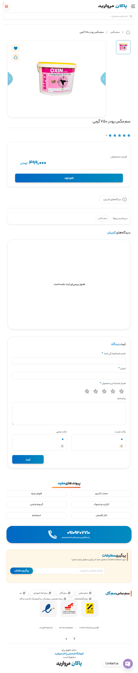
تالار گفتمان (101, 515)
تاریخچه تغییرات (46, 627)
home (128, 32)
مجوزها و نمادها (66, 627)
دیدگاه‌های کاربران (112, 199)
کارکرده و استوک (101, 504)
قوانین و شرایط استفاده (89, 627)
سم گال (63, 593)
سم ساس (83, 593)
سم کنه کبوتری (40, 593)
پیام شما (121, 398)
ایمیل (122, 368)
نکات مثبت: (120, 432)
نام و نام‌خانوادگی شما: (114, 354)
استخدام (36, 515)
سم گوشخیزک (81, 599)
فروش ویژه (36, 493)
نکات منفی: (61, 432)
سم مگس (115, 32)
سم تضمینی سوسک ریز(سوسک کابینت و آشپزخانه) (38, 599)
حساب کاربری (101, 493)
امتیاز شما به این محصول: (113, 383)
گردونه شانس (36, 504)
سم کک (18, 593)
